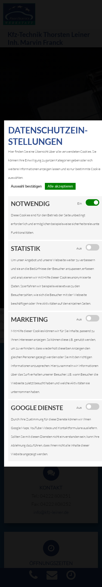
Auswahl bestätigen (26, 186)
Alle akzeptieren (60, 186)
